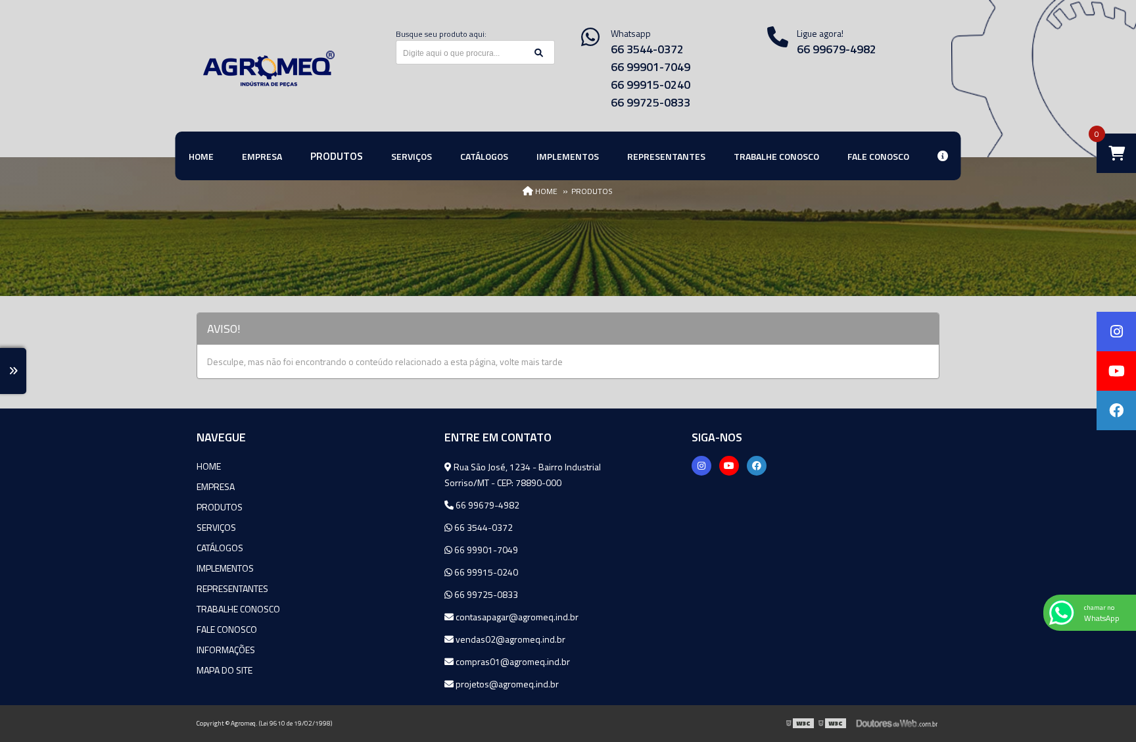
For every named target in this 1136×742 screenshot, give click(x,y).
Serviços (216, 527)
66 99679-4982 (836, 49)
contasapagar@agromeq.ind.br (516, 617)
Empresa (216, 486)
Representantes (232, 588)
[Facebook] (757, 466)
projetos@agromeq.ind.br (506, 684)
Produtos (220, 507)
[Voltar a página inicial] (269, 68)
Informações (226, 649)
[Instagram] (701, 466)
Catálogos (220, 548)
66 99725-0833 (650, 102)
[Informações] (942, 156)
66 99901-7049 (650, 67)
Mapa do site (224, 670)
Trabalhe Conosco (238, 609)
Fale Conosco (227, 629)
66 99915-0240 (650, 84)
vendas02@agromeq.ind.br (509, 639)
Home (209, 466)
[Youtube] (729, 466)
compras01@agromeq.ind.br (512, 661)
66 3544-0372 (647, 49)
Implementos (225, 568)
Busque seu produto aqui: (441, 34)
